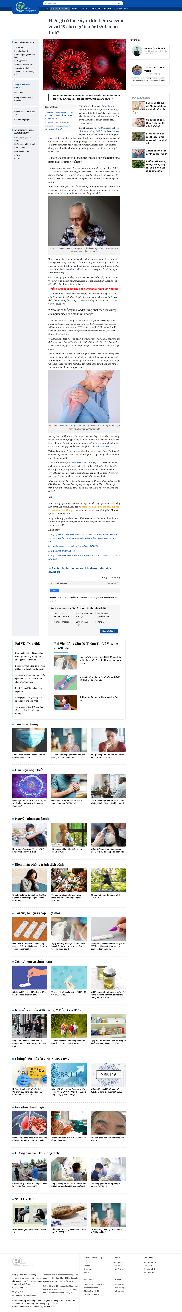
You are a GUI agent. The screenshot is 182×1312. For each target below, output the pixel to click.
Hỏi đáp (87, 1272)
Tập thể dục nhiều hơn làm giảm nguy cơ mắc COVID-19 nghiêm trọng (68, 1042)
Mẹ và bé (107, 9)
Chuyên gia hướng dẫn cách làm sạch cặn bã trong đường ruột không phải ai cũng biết (29, 656)
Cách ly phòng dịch (21, 61)
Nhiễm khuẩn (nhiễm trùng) (24, 144)
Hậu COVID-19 (19, 92)
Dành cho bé (119, 1284)
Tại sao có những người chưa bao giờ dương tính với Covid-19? (68, 756)
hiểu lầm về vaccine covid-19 (83, 598)
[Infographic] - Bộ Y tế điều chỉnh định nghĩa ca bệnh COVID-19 (107, 756)
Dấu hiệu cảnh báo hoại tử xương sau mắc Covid (107, 1139)
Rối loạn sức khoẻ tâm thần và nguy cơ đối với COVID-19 (68, 850)
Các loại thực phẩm (91, 1294)
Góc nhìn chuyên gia (22, 120)
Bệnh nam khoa (150, 1262)
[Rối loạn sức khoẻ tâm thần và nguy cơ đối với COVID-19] (68, 835)
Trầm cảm (88, 1269)
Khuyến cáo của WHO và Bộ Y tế (24, 113)
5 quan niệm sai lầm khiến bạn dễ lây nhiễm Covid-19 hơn (28, 756)
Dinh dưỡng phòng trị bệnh (94, 1284)
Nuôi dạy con (119, 1291)
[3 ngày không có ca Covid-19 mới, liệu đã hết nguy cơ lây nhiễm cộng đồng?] (68, 1169)
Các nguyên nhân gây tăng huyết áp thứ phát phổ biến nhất (29, 699)
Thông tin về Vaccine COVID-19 (22, 86)
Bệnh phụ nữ (119, 1262)
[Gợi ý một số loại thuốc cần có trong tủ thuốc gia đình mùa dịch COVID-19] (108, 1026)
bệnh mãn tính (108, 106)
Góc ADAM (85, 9)
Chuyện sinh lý (149, 1269)
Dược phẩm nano (121, 9)
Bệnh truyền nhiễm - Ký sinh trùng (24, 131)
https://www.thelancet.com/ (63, 550)
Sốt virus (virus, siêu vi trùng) (22, 139)
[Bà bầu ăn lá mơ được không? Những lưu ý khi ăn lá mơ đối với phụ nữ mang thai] (138, 164)
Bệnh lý (87, 1266)
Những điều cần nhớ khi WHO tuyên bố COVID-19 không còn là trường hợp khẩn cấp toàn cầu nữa (108, 946)
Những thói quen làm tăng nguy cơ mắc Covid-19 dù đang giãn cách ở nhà (108, 850)
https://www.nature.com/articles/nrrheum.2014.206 (74, 546)
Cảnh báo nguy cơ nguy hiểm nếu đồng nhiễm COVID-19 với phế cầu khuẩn (29, 1139)
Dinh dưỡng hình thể (91, 1291)
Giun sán (17, 158)
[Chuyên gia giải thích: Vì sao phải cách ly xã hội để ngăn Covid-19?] (29, 1169)
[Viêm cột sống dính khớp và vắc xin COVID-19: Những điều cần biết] (65, 682)
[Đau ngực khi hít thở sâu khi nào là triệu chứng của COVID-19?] (68, 786)
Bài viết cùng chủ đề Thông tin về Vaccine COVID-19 (86, 646)
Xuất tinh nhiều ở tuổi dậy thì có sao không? (156, 152)
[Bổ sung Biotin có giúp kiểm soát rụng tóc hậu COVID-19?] (68, 1215)
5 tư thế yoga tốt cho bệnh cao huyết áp (28, 690)
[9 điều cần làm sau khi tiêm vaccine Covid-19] (65, 702)
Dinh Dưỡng (97, 9)
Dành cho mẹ (119, 1288)
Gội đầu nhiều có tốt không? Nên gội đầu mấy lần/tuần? (155, 123)
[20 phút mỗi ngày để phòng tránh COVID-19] (108, 880)
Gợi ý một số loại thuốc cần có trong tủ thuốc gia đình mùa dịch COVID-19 (108, 1042)
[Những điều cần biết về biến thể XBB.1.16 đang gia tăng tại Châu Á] (108, 1075)
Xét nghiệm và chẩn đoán (23, 64)
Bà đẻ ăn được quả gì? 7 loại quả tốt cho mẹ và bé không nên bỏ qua (149, 108)
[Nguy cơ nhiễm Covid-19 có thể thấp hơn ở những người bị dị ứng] (29, 835)
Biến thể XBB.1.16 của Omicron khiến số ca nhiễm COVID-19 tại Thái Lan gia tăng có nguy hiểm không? (68, 1092)
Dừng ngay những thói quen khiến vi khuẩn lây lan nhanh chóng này (30, 667)
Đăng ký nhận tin (109, 631)
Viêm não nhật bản (21, 148)
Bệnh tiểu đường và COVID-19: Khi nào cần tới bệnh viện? (68, 1139)
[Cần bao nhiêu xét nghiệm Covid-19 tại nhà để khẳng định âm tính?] (29, 977)
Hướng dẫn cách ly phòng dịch (37, 1153)
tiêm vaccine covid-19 (72, 269)
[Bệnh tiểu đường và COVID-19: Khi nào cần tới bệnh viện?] (68, 1123)
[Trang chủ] (48, 9)
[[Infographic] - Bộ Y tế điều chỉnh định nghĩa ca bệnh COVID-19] (108, 740)
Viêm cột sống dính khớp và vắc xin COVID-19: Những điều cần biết (100, 679)
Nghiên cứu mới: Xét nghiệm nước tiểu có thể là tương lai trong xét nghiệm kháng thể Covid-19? (108, 995)
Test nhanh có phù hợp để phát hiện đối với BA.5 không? (68, 993)
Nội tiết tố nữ (119, 1269)
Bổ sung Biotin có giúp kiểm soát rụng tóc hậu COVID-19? (68, 1230)
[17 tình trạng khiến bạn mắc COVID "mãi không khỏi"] (108, 1215)
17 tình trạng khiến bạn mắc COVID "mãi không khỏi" (106, 1230)
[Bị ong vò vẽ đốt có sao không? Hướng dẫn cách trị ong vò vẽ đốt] (138, 136)
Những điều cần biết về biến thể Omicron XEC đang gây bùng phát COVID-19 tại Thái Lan (27, 1092)
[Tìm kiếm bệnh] (119, 3)
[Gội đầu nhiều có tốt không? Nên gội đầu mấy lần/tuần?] (138, 122)
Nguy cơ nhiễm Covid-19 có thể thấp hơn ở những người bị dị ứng (28, 850)
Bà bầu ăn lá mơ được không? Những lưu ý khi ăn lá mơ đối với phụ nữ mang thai (156, 166)
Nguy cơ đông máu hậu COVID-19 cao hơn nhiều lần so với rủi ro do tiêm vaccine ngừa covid (100, 660)
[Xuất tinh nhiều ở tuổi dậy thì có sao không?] (138, 153)
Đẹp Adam (148, 1266)
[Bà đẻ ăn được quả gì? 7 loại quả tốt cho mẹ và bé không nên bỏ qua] (138, 105)
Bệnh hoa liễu (149, 1272)
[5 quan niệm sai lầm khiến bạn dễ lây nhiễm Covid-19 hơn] (29, 740)
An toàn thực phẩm (91, 1288)
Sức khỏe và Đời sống (60, 9)
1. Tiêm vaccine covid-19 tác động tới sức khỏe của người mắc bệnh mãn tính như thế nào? (59, 115)
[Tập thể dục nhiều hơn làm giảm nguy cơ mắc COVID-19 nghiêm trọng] (68, 1026)
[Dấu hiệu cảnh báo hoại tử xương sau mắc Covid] (108, 1123)
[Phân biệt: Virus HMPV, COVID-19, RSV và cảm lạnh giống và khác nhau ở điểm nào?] (29, 786)
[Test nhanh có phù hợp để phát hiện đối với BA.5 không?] (68, 977)
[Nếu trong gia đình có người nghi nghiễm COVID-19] (108, 1169)
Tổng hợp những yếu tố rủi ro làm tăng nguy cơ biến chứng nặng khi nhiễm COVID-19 (29, 898)
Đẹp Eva (117, 1266)
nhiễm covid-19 (101, 446)
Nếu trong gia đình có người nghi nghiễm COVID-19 (105, 1185)
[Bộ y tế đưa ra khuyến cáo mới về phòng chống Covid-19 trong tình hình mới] (29, 1026)
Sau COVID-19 (25, 1199)
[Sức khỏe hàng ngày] (25, 7)
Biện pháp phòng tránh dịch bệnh (24, 56)
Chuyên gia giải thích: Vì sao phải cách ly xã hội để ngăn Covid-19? (29, 1185)
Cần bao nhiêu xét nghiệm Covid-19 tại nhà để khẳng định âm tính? (29, 993)
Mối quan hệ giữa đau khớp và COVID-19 (29, 1230)
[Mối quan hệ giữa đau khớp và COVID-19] (29, 1215)
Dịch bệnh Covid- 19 (24, 42)
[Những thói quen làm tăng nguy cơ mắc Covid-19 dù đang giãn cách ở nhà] (108, 835)
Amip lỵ (17, 155)
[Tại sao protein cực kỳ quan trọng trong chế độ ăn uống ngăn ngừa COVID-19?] (68, 880)
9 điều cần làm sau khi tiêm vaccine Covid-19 (100, 699)
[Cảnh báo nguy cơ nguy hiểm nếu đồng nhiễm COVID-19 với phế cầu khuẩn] (29, 1123)
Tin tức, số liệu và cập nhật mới (24, 73)
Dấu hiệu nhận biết (21, 51)
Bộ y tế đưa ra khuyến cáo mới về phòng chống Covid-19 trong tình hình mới (29, 1043)
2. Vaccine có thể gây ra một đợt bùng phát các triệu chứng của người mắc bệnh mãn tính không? (59, 126)
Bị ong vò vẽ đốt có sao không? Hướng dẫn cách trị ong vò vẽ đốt (156, 138)
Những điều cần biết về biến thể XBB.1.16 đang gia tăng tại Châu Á (106, 1090)
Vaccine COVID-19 (63, 598)
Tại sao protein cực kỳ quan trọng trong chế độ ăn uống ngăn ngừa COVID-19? (66, 898)
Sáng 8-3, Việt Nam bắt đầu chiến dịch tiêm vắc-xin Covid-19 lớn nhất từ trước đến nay (30, 678)
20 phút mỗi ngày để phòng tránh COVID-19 (105, 896)
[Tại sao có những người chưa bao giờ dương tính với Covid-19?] (68, 740)
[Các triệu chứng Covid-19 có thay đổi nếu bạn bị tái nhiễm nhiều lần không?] (108, 786)
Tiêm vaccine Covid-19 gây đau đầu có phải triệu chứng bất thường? (29, 710)
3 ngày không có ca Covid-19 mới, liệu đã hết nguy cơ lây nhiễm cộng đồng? (68, 1185)
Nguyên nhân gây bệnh (32, 818)
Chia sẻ (55, 591)
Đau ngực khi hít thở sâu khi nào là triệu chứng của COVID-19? (66, 801)
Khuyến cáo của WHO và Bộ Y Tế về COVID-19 (48, 1010)
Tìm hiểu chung (20, 47)
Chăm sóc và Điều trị (22, 68)
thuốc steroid (79, 462)
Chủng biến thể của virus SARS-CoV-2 (23, 99)
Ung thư (87, 1262)
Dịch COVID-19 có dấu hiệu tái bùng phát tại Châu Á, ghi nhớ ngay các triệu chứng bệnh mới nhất (29, 946)
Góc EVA (75, 9)
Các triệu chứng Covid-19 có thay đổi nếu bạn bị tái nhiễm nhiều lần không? (107, 801)
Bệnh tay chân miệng (22, 151)
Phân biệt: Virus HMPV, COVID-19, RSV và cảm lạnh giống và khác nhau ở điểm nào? (29, 803)
